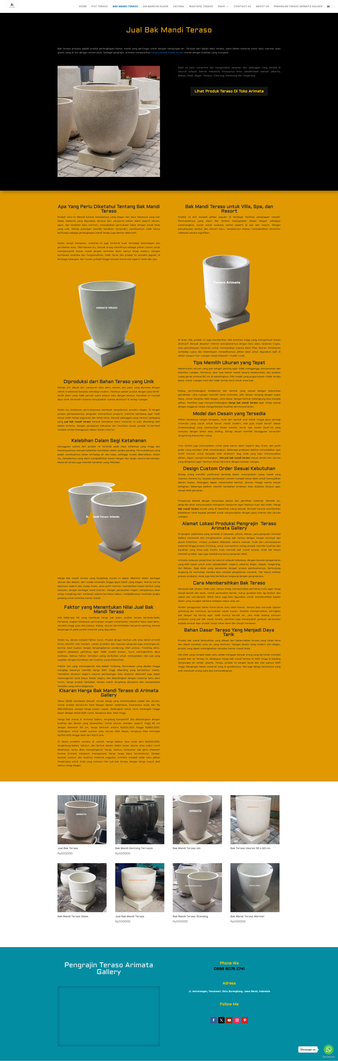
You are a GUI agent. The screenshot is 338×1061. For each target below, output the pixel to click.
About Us (262, 6)
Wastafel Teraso (201, 6)
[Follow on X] (221, 1020)
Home (83, 6)
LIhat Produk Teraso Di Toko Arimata (229, 91)
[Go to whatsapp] (329, 1049)
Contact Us (242, 6)
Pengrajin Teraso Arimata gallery (298, 6)
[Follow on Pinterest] (245, 1020)
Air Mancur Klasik (155, 6)
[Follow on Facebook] (213, 1020)
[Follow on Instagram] (237, 1020)
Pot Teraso (100, 6)
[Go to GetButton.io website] (328, 1057)
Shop (221, 6)
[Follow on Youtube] (229, 1020)
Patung (178, 6)
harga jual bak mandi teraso (167, 52)
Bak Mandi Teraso (125, 6)
